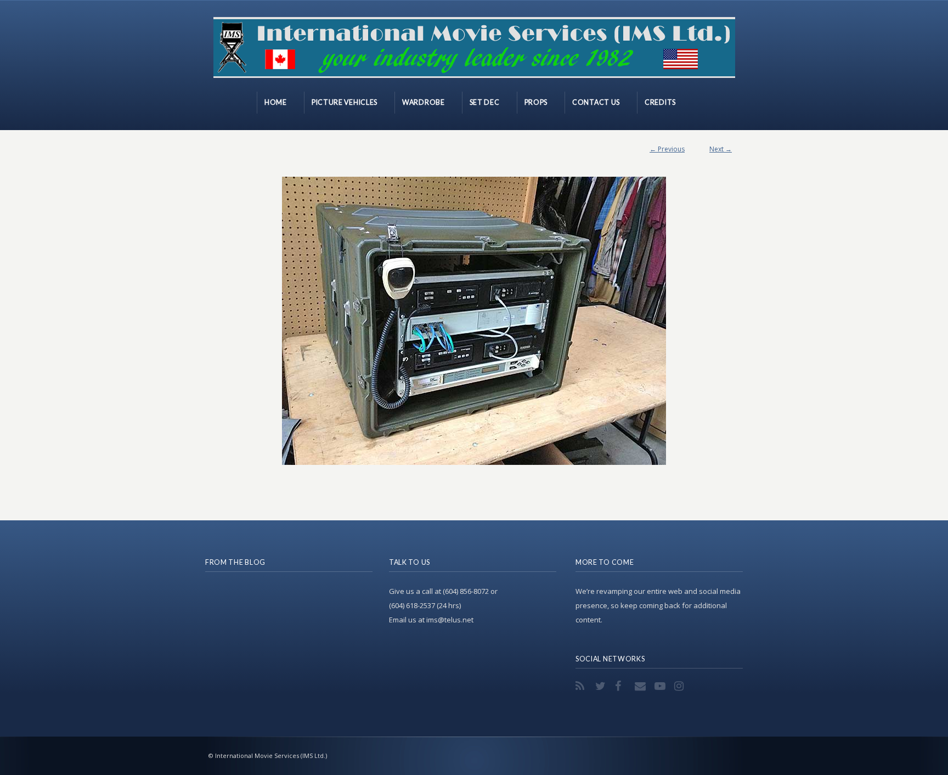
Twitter (601, 686)
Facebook (621, 686)
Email (641, 686)
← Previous (667, 149)
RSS (582, 686)
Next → (720, 149)
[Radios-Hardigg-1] (474, 321)
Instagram (680, 686)
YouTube (661, 686)
